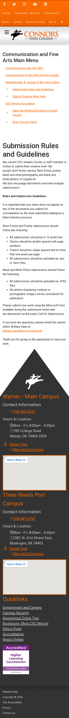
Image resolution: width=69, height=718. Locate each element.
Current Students (51, 13)
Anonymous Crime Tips (21, 618)
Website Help (10, 691)
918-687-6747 (24, 518)
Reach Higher (13, 639)
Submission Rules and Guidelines (33, 89)
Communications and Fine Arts (24, 68)
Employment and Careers (22, 607)
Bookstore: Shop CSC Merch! (25, 623)
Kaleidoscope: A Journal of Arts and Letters (32, 82)
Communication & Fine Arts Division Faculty (32, 75)
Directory (18, 22)
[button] (6, 32)
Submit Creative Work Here (29, 96)
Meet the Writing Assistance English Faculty (35, 113)
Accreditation (13, 634)
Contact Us (9, 713)
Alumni (5, 22)
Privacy (7, 707)
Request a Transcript (35, 22)
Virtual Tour (18, 444)
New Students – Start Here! (27, 13)
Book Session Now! (25, 122)
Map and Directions (28, 449)
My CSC (52, 22)
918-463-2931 (24, 411)
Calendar (6, 13)
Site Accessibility (12, 702)
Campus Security (16, 613)
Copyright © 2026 (13, 697)
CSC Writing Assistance (20, 103)
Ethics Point (12, 629)
